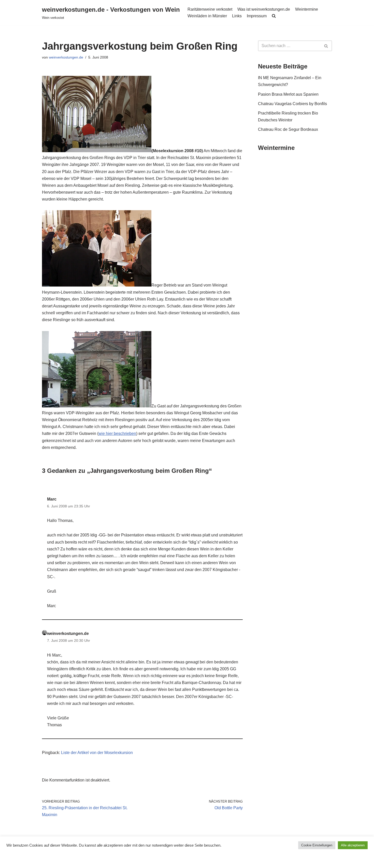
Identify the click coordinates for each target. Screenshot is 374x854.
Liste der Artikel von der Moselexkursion (97, 752)
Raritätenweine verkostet (210, 9)
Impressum (257, 16)
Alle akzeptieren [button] (353, 845)
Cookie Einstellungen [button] (316, 845)
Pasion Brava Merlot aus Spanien (288, 94)
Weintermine (306, 9)
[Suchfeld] (326, 45)
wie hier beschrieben (117, 433)
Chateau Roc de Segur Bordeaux (288, 129)
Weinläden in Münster (207, 16)
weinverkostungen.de (66, 57)
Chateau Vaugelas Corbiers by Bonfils (292, 104)
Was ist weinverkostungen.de (263, 9)
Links (237, 16)
